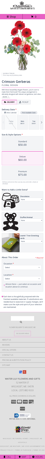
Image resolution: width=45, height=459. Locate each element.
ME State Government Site (33, 446)
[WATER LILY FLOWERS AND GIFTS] (22, 11)
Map (23, 456)
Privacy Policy (6, 450)
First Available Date (29, 113)
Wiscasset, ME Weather (10, 446)
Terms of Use (39, 450)
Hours (38, 456)
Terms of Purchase (23, 450)
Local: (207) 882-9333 (22, 390)
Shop (13, 16)
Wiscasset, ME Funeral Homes (15, 439)
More (5, 97)
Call (8, 456)
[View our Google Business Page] (20, 373)
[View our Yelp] (24, 373)
